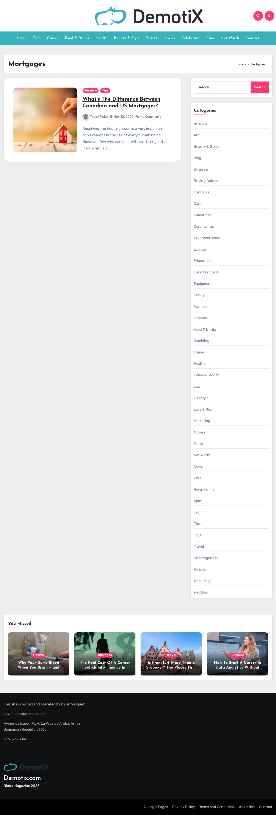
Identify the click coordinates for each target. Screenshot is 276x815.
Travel (151, 38)
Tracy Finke (99, 117)
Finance (90, 90)
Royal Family (204, 489)
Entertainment (206, 272)
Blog (197, 158)
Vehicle (200, 569)
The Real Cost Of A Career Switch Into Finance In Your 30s (105, 667)
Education (202, 261)
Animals (200, 124)
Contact (252, 38)
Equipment (203, 284)
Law (197, 387)
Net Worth (230, 38)
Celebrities (191, 38)
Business (201, 169)
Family (199, 295)
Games (52, 38)
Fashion (200, 307)
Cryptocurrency (207, 238)
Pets (197, 478)
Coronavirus (204, 227)
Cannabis (201, 192)
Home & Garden (207, 375)
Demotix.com (22, 778)
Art (196, 135)
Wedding (201, 592)
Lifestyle (201, 398)
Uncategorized (206, 558)
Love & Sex (203, 409)
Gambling (202, 341)
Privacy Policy (183, 807)
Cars (210, 38)
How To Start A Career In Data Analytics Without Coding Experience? (237, 667)
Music (198, 444)
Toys (197, 535)
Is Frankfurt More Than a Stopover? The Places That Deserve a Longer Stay (171, 667)
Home (21, 38)
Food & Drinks (77, 38)
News (198, 467)
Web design (203, 581)
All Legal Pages (155, 807)
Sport (198, 501)
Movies (169, 38)
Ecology (200, 249)
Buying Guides (206, 181)
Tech (37, 38)
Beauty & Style (127, 38)
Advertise (247, 807)
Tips (105, 90)
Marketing (202, 421)
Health (101, 38)
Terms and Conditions (217, 807)
